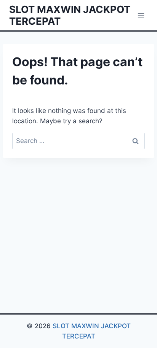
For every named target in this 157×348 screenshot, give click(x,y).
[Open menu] (141, 15)
